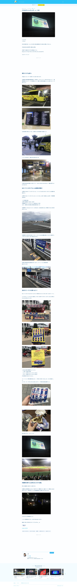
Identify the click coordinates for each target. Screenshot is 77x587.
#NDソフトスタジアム (25, 531)
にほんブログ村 (25, 528)
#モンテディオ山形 (32, 531)
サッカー (34, 8)
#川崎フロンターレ (42, 531)
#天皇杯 (37, 531)
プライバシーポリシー (16, 585)
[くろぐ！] (15, 1)
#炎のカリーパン (48, 531)
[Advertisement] (38, 65)
